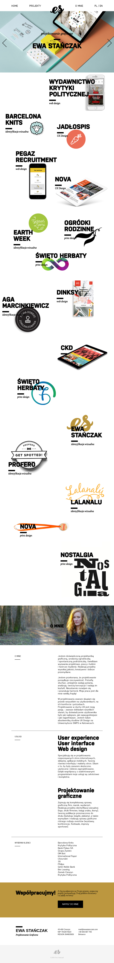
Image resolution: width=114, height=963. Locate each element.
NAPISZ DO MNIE (70, 904)
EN (101, 6)
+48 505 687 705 (85, 932)
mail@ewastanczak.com (88, 929)
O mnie (79, 6)
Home (14, 6)
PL (96, 6)
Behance (82, 934)
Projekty (35, 6)
